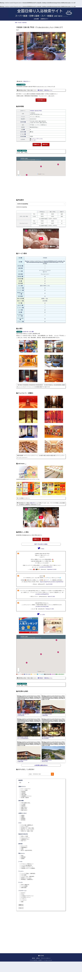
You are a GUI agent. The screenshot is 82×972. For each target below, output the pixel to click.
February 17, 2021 (50, 608)
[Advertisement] (41, 70)
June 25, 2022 (49, 584)
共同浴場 (23, 791)
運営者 (33, 958)
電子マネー (23, 840)
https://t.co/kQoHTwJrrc (45, 581)
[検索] (52, 774)
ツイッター (33, 140)
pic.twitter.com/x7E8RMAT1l (45, 567)
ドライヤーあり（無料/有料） (28, 876)
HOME (42, 955)
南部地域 (24, 22)
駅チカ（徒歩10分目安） (27, 850)
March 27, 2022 (51, 596)
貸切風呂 (23, 818)
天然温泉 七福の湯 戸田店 (36, 110)
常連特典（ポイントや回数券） (28, 868)
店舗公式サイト (26, 81)
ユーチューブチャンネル (37, 138)
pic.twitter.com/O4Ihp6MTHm (42, 594)
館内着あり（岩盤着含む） (27, 879)
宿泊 (22, 855)
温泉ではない (24, 807)
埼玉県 (19, 22)
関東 (16, 22)
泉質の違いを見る (28, 331)
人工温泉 (23, 804)
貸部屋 (22, 858)
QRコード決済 (24, 836)
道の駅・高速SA (25, 797)
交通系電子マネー (25, 839)
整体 (22, 901)
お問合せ (38, 958)
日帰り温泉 (23, 794)
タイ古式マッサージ (25, 897)
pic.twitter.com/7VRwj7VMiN (42, 606)
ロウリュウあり (24, 826)
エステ (22, 894)
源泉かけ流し (24, 808)
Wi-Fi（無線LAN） (25, 884)
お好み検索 (36, 18)
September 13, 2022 (51, 569)
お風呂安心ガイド (44, 18)
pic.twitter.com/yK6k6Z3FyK (57, 581)
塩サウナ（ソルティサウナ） (28, 829)
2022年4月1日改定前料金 (22, 203)
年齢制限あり (24, 847)
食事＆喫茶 (23, 887)
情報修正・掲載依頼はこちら (45, 90)
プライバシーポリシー (45, 958)
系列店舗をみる (41, 99)
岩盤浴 (22, 815)
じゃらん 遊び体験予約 (26, 865)
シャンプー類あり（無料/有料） (28, 873)
